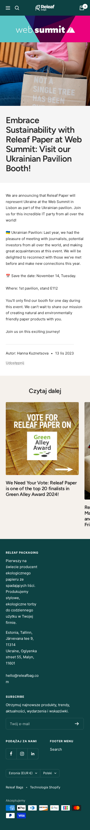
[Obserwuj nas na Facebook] (11, 753)
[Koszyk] (81, 8)
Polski (47, 773)
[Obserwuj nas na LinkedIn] (32, 753)
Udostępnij (15, 363)
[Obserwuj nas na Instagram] (22, 753)
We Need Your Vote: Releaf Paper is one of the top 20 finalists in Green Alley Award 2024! (41, 488)
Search (56, 749)
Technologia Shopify (45, 787)
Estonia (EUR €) (21, 773)
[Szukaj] (17, 8)
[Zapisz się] (77, 723)
